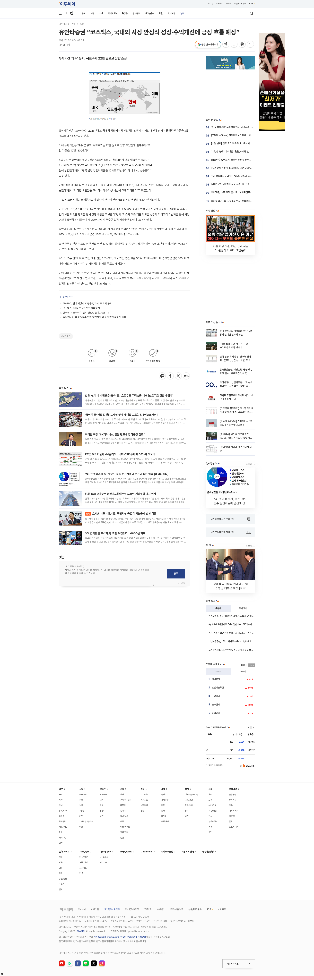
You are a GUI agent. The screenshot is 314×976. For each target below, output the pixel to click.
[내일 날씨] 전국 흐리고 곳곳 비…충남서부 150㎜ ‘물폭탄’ (240, 143)
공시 (84, 13)
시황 (92, 13)
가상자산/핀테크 (86, 821)
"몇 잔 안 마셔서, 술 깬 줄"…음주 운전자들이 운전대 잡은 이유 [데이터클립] (126, 474)
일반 (182, 13)
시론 (231, 805)
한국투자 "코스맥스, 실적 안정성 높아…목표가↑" (87, 312)
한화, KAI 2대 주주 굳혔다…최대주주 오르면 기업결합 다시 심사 (120, 493)
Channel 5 (146, 851)
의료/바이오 (125, 827)
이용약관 (95, 909)
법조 (210, 794)
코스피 (218, 671)
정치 (187, 789)
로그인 (210, 3)
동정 (210, 827)
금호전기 (216, 704)
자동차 (123, 805)
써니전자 (216, 679)
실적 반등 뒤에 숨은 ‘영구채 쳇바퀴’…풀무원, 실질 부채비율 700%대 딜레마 (236, 360)
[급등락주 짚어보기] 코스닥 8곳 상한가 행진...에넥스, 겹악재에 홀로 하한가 (247, 159)
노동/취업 (213, 810)
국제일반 (164, 800)
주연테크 (216, 696)
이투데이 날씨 (188, 851)
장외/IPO (112, 13)
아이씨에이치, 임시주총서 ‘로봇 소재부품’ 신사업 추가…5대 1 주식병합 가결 (236, 386)
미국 (163, 805)
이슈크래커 (83, 857)
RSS (251, 3)
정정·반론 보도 (176, 909)
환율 (161, 13)
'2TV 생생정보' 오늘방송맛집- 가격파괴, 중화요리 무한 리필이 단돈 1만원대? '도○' (251, 127)
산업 (122, 789)
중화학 (123, 810)
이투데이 (63, 24)
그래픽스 (83, 868)
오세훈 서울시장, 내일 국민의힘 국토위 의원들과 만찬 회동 (121, 513)
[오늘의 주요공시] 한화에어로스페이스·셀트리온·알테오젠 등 (240, 135)
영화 (60, 868)
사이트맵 (222, 909)
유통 (122, 821)
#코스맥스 (65, 336)
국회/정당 (189, 800)
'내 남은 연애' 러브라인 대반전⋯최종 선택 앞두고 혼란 (237, 151)
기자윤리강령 (113, 937)
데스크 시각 (233, 810)
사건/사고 (213, 805)
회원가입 (219, 3)
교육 (210, 800)
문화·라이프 (64, 851)
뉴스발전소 (84, 851)
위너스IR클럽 (167, 851)
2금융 (81, 810)
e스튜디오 (104, 857)
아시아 (163, 816)
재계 (122, 794)
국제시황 (171, 13)
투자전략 (136, 13)
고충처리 (148, 909)
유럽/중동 (165, 821)
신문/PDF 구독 (240, 3)
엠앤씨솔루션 (218, 687)
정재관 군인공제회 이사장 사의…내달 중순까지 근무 (236, 184)
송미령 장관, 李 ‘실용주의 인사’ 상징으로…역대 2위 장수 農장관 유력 (244, 201)
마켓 (69, 13)
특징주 (125, 13)
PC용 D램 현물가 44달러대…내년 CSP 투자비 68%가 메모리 (120, 454)
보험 (81, 805)
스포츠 (61, 884)
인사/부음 (213, 821)
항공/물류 (124, 816)
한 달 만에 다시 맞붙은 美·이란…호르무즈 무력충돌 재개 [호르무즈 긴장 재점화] (129, 395)
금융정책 (83, 794)
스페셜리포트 (126, 851)
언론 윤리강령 (100, 937)
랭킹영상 (103, 862)
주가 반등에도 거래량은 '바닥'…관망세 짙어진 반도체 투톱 (238, 176)
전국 (210, 816)
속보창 (228, 3)
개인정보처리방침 (112, 909)
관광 (60, 857)
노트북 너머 (233, 827)
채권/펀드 (149, 13)
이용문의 (161, 909)
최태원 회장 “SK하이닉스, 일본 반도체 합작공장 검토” (115, 434)
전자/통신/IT (125, 800)
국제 (163, 789)
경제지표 (144, 800)
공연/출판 (63, 878)
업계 (101, 800)
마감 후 (232, 816)
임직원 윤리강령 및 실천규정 (133, 937)
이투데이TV (105, 851)
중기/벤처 (124, 832)
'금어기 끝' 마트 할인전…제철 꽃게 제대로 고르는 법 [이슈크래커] (121, 414)
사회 (210, 789)
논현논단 (232, 794)
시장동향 (103, 794)
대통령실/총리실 (191, 794)
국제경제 (164, 794)
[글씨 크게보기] (250, 44)
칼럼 (231, 821)
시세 (101, 13)
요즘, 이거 (83, 862)
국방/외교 (189, 805)
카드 (81, 816)
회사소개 (82, 909)
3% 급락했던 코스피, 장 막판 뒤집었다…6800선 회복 (115, 533)
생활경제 (144, 805)
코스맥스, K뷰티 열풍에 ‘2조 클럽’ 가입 (81, 308)
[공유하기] (226, 44)
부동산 (103, 789)
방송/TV (62, 862)
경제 (143, 789)
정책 (101, 805)
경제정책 (144, 794)
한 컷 (81, 873)
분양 (101, 810)
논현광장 (232, 800)
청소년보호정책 (132, 909)
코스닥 (243, 671)
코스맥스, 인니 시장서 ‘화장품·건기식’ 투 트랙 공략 (87, 303)
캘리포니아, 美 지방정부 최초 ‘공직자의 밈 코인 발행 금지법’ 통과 (94, 317)
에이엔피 (216, 713)
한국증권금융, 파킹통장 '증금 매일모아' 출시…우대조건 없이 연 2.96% (236, 373)
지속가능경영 (208, 851)
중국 (163, 810)
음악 (60, 873)
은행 (81, 800)
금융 (81, 789)
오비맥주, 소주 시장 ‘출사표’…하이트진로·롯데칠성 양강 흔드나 (241, 192)
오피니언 (233, 789)
